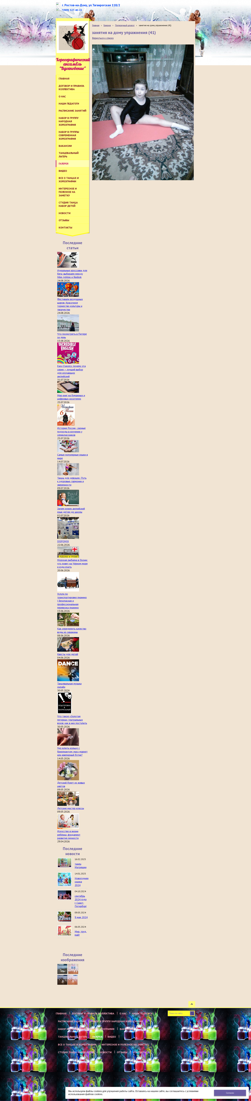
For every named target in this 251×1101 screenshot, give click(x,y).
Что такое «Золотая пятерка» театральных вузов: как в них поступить (72, 720)
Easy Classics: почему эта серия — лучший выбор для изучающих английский (71, 371)
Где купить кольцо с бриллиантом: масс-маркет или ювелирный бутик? (72, 751)
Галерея (107, 25)
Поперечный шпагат (125, 25)
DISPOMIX (63, 541)
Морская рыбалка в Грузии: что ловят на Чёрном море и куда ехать (72, 563)
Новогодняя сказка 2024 (81, 882)
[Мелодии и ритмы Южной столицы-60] (62, 969)
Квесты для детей (67, 654)
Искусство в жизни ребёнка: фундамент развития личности (68, 835)
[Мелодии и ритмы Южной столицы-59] (73, 969)
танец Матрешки (80, 865)
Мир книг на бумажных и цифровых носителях (71, 397)
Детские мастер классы (70, 808)
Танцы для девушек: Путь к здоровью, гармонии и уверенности (71, 481)
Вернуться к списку (103, 38)
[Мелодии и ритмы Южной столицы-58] (62, 980)
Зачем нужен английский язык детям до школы (71, 510)
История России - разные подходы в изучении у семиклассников (71, 431)
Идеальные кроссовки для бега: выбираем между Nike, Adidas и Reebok (72, 274)
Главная (95, 25)
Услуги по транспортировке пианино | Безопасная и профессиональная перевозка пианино (72, 600)
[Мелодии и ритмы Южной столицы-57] (72, 980)
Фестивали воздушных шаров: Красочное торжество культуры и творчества (70, 304)
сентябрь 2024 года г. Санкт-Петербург (81, 901)
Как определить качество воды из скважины (71, 630)
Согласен (230, 1093)
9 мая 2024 (81, 917)
